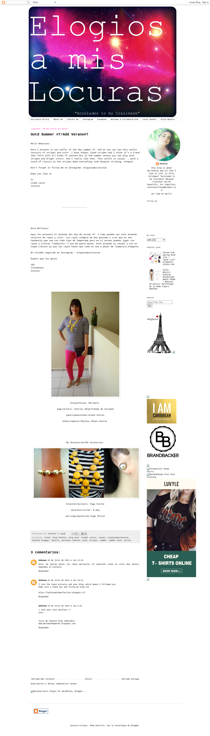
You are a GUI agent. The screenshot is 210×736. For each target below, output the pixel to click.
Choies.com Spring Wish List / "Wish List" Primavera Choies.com (169, 259)
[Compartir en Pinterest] (85, 533)
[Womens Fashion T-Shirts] (171, 576)
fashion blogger (40, 540)
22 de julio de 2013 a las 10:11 (65, 580)
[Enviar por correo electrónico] (73, 533)
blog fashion (59, 538)
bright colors (88, 538)
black (47, 538)
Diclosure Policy (40, 119)
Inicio (88, 679)
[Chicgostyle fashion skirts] (161, 472)
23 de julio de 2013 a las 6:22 (65, 606)
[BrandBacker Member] (163, 458)
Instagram (88, 119)
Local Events (149, 119)
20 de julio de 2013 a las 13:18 (65, 560)
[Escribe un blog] (76, 533)
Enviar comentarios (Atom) (62, 684)
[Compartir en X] (79, 533)
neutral (56, 540)
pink (85, 540)
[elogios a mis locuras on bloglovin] (159, 353)
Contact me (72, 119)
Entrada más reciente (43, 679)
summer (103, 540)
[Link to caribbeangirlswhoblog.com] (161, 411)
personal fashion (71, 540)
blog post (74, 538)
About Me (58, 119)
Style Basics (167, 119)
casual (102, 538)
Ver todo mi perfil (161, 194)
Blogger (135, 726)
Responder (44, 571)
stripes (93, 540)
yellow (127, 540)
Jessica (163, 164)
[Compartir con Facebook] (82, 533)
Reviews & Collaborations (124, 119)
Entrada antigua (130, 679)
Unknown (43, 560)
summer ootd (115, 540)
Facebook (101, 119)
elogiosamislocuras (95, 168)
